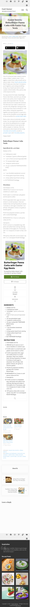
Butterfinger (13, 453)
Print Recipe (21, 48)
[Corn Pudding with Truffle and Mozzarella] (8, 565)
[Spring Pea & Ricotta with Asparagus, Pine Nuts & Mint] (22, 565)
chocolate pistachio (19, 133)
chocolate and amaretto (9, 131)
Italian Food (11, 450)
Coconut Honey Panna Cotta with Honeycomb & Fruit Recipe (7, 427)
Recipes (17, 450)
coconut (5, 455)
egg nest (19, 456)
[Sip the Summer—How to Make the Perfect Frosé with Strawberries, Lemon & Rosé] (22, 579)
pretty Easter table (21, 116)
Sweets (5, 452)
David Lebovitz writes (20, 82)
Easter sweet (6, 456)
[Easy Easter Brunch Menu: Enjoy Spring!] (8, 437)
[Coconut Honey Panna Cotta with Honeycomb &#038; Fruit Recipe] (8, 421)
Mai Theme (18, 605)
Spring (21, 450)
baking (7, 453)
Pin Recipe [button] (16, 281)
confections (11, 455)
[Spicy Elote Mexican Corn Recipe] (8, 593)
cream (16, 455)
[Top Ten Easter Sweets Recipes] (19, 421)
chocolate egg (21, 453)
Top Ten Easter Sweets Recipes (18, 425)
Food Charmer (7, 9)
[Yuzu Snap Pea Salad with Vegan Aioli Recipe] (22, 593)
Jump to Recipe (11, 48)
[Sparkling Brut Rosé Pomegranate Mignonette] (8, 579)
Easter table (13, 456)
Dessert (21, 455)
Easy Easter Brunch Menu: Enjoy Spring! (8, 441)
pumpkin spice (7, 133)
